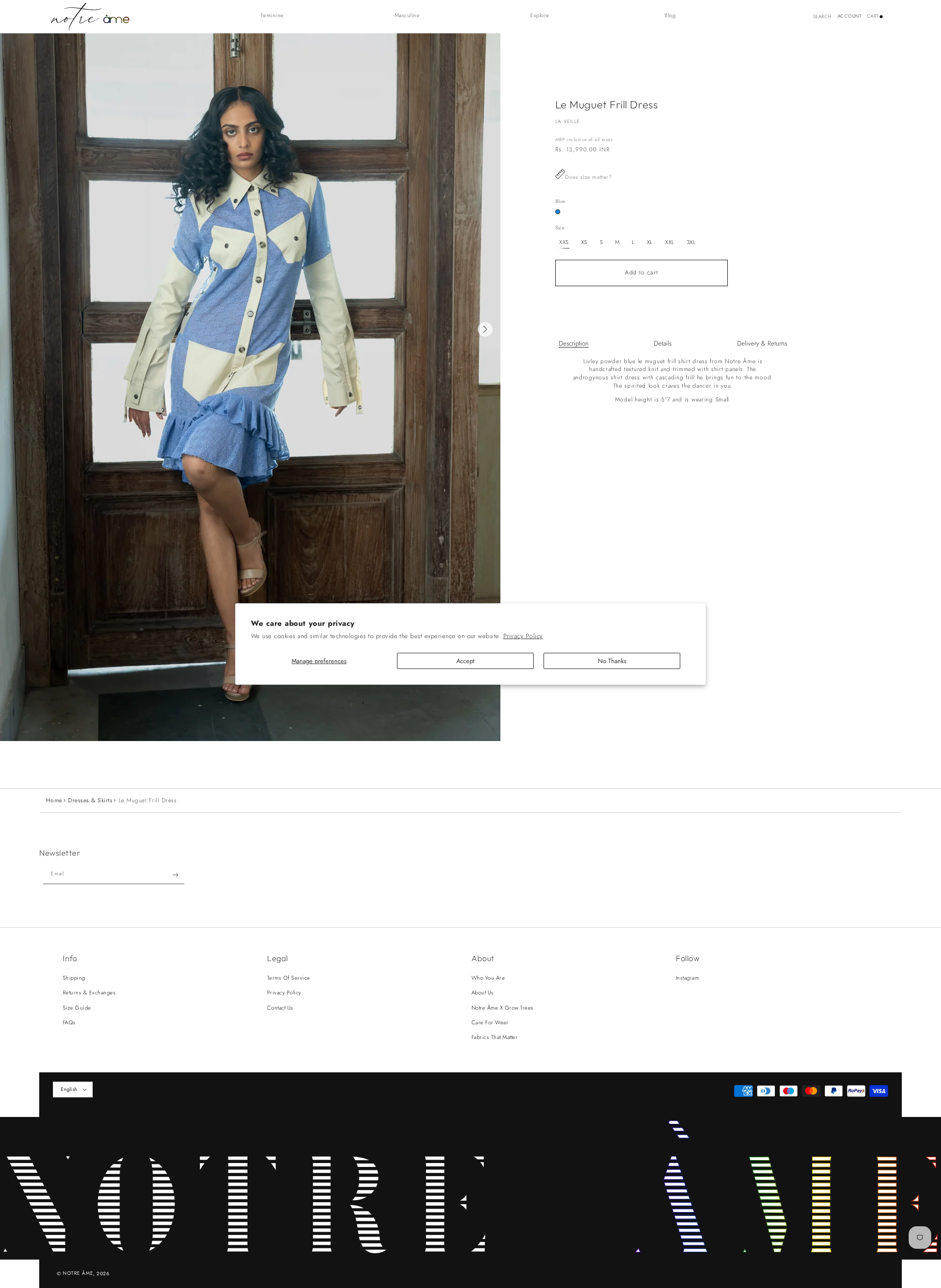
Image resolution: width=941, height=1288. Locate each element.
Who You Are (488, 978)
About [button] (483, 958)
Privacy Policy (523, 636)
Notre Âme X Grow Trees (502, 1008)
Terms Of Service (288, 978)
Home (54, 800)
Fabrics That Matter (494, 1037)
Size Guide (77, 1008)
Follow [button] (687, 958)
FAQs (69, 1022)
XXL (669, 242)
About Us (482, 992)
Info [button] (70, 958)
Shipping (74, 978)
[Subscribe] (175, 875)
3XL (691, 242)
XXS (564, 242)
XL (650, 242)
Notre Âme (78, 1273)
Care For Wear (489, 1022)
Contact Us (280, 1008)
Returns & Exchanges (89, 992)
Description (574, 343)
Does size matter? (588, 177)
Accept (465, 661)
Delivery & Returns (762, 343)
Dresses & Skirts (90, 800)
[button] (277, 15)
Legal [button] (277, 958)
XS (584, 242)
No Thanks (612, 661)
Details (662, 343)
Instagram (687, 978)
